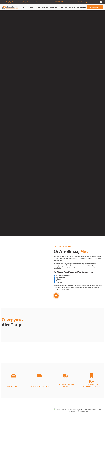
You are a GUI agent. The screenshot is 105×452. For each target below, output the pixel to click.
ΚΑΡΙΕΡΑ (72, 7)
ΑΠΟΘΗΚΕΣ (63, 7)
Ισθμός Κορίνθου (9, 2)
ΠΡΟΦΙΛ (30, 7)
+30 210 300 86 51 (59, 2)
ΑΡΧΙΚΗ (23, 7)
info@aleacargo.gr (82, 2)
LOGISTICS (53, 7)
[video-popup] (56, 295)
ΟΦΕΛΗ (37, 7)
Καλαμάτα (35, 2)
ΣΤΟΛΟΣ (45, 7)
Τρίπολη (29, 2)
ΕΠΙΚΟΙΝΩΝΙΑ (81, 7)
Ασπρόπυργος (18, 2)
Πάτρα (25, 2)
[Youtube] (101, 2)
